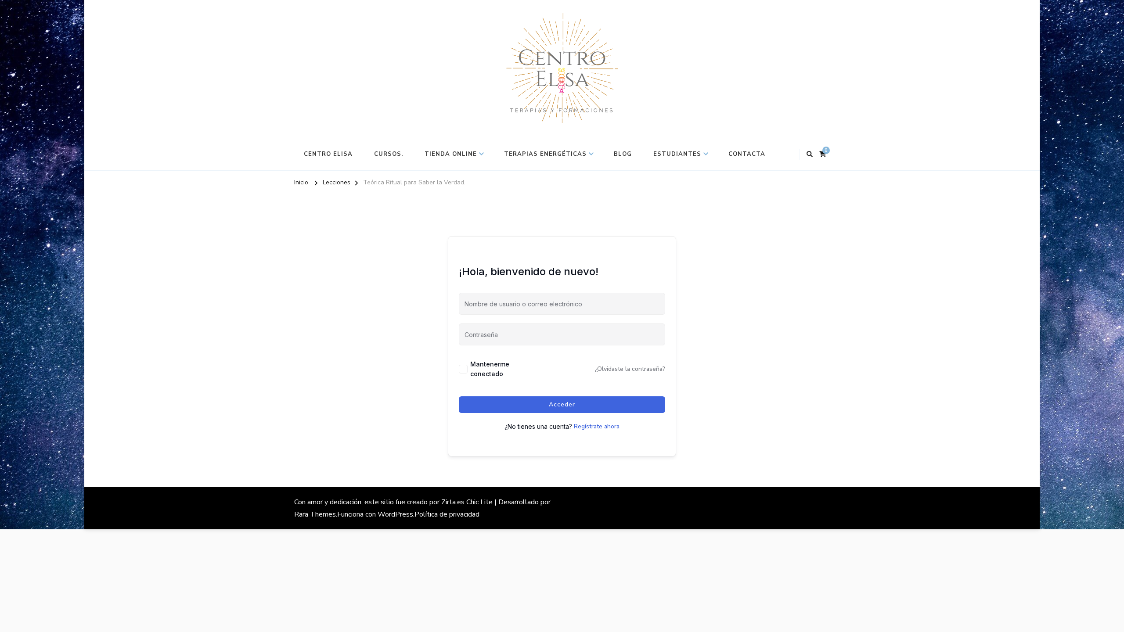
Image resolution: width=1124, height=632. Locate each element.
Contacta (746, 154)
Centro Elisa (328, 154)
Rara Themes (315, 514)
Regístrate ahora (597, 426)
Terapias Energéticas (545, 154)
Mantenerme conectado (489, 368)
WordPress (395, 514)
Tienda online (451, 154)
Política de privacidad (446, 514)
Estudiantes (677, 154)
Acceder (562, 404)
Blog (623, 154)
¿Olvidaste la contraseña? (630, 369)
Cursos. (388, 154)
